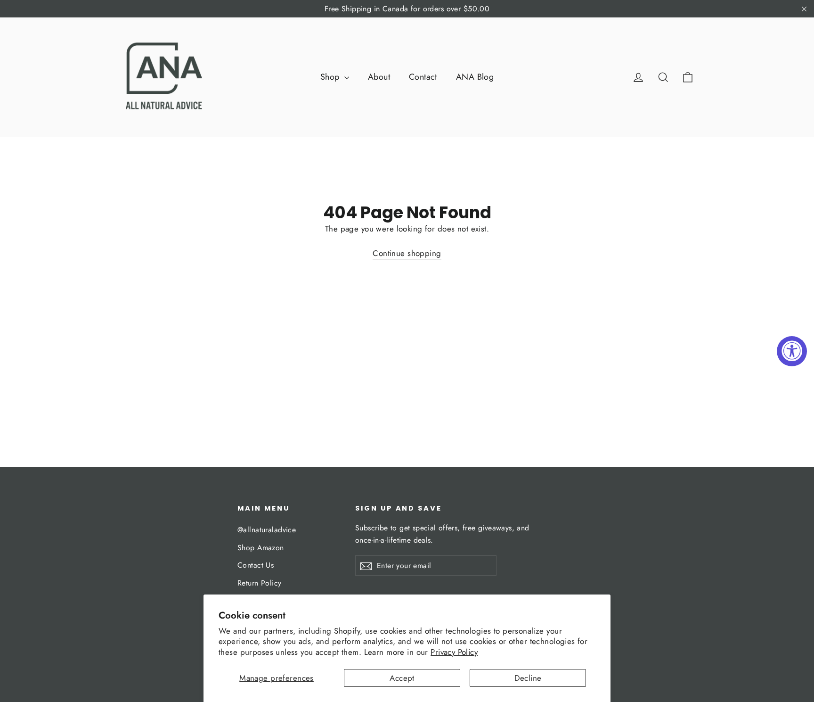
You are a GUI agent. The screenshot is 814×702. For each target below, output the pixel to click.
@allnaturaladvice (266, 529)
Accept (402, 678)
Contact (423, 77)
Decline (528, 678)
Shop (331, 77)
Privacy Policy (454, 652)
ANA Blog (475, 77)
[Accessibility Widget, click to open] (792, 351)
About (379, 77)
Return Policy (259, 583)
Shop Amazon (260, 547)
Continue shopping (407, 253)
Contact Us (255, 565)
